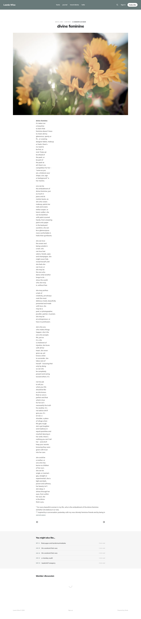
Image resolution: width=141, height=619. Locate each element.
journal (65, 5)
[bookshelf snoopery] (70, 563)
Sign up (70, 610)
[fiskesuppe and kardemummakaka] (70, 543)
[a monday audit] (70, 558)
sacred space (41, 515)
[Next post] (104, 522)
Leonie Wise (9, 5)
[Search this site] (117, 4)
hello (83, 5)
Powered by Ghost (123, 610)
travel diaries (74, 5)
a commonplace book (79, 22)
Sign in (123, 5)
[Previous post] (37, 522)
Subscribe (132, 5)
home (58, 5)
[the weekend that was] (70, 548)
